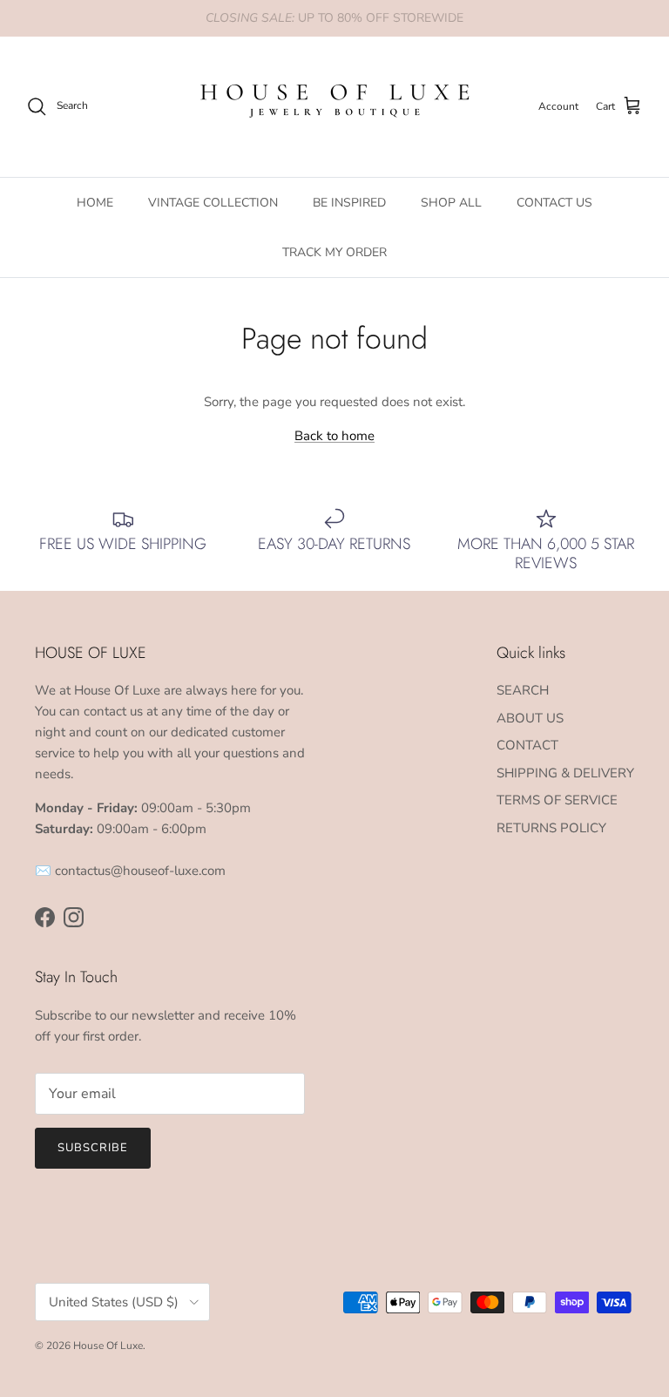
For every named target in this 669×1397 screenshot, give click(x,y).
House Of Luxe (108, 1346)
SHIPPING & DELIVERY (565, 773)
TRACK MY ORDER (334, 252)
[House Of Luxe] (335, 106)
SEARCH (523, 690)
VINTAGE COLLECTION (213, 202)
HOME (95, 202)
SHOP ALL (451, 202)
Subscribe (92, 1148)
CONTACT (527, 745)
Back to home (334, 435)
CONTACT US (554, 202)
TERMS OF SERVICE (557, 800)
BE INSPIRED (349, 202)
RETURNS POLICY (551, 828)
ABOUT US (530, 718)
